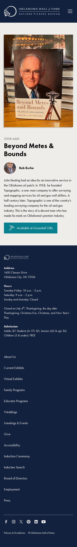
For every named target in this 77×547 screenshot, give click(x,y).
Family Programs (14, 390)
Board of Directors (15, 478)
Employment (12, 489)
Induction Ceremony (17, 456)
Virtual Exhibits (13, 379)
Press (7, 500)
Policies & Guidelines (14, 532)
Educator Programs (16, 401)
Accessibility (12, 445)
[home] (32, 11)
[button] (68, 11)
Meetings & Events (16, 423)
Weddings (10, 412)
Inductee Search (14, 467)
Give (7, 434)
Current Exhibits (14, 368)
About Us (10, 357)
